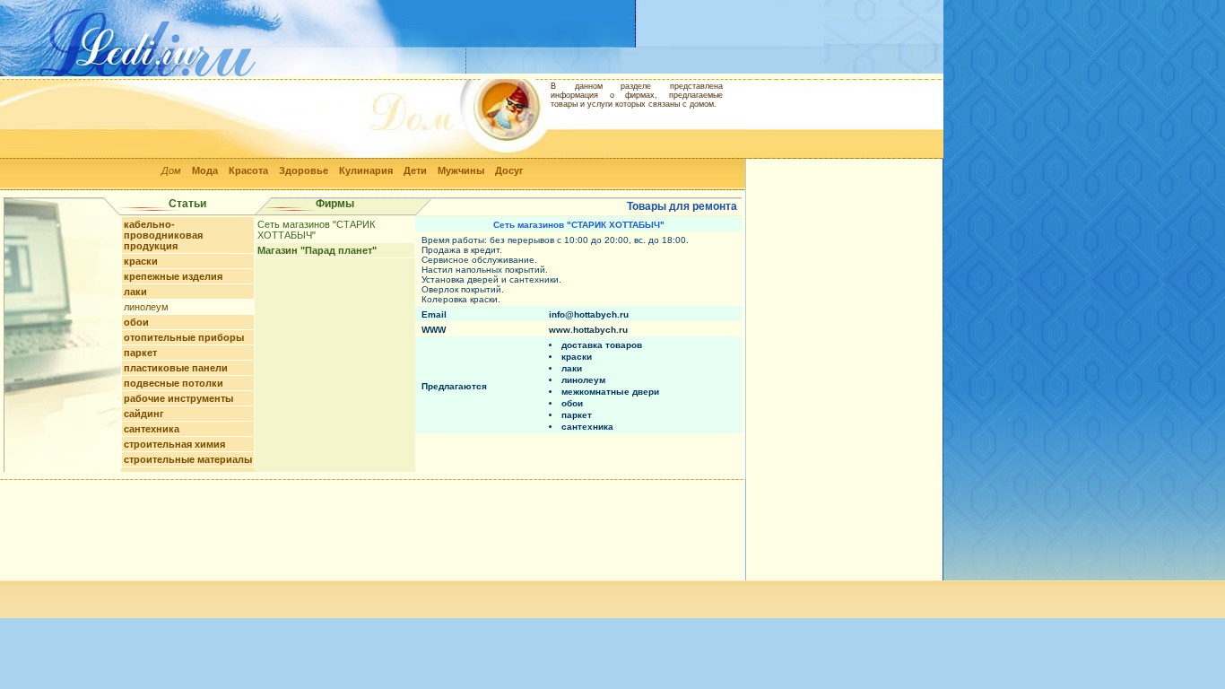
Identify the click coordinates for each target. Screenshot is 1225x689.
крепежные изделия (173, 276)
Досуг (509, 170)
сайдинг (144, 413)
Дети (415, 170)
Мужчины (461, 170)
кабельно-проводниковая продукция (163, 235)
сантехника (151, 428)
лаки (135, 291)
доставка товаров (601, 345)
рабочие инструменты (178, 398)
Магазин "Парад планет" (317, 250)
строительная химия (174, 444)
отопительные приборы (184, 337)
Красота (248, 170)
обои (136, 322)
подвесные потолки (173, 383)
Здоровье (303, 170)
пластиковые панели (176, 367)
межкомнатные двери (610, 392)
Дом (171, 170)
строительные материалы (188, 459)
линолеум (146, 306)
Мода (205, 170)
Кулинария (366, 170)
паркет (140, 352)
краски (141, 261)
